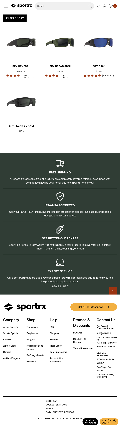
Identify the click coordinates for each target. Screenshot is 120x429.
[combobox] (64, 6)
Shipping (54, 333)
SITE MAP (51, 401)
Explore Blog (9, 346)
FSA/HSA (31, 361)
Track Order (56, 346)
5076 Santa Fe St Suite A (105, 361)
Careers (7, 352)
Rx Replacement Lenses (35, 347)
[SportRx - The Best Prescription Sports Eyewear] (21, 6)
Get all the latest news (90, 307)
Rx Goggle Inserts (35, 355)
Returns (54, 339)
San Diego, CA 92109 (104, 369)
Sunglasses (32, 327)
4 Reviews (67, 76)
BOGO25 (77, 333)
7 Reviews (108, 75)
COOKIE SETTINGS (56, 404)
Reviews (7, 339)
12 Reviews (28, 76)
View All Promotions (83, 348)
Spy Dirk (99, 66)
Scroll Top (113, 291)
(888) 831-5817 (104, 333)
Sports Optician (11, 333)
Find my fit (112, 421)
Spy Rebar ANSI (60, 66)
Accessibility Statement (56, 360)
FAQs (52, 327)
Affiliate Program (11, 358)
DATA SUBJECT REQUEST (60, 412)
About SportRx (10, 327)
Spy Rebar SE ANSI (21, 126)
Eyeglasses (32, 333)
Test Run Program (58, 352)
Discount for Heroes (79, 340)
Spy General (21, 66)
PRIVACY (51, 408)
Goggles (31, 339)
